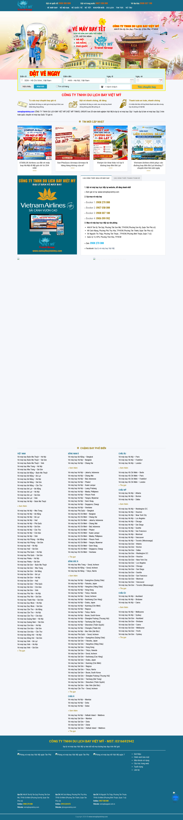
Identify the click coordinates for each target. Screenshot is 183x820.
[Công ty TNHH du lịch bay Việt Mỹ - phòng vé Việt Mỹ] (29, 5)
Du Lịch (110, 8)
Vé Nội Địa (64, 8)
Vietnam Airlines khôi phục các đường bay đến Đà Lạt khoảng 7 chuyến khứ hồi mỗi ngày (148, 165)
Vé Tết (88, 8)
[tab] (96, 178)
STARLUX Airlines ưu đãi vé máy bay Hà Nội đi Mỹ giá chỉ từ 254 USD (34, 165)
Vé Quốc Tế (76, 8)
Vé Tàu (129, 8)
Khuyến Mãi (98, 8)
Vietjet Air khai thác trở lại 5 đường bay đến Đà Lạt (110, 164)
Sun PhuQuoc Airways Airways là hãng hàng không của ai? (72, 164)
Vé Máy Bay (52, 8)
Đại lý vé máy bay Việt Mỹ (104, 248)
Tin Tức (119, 8)
